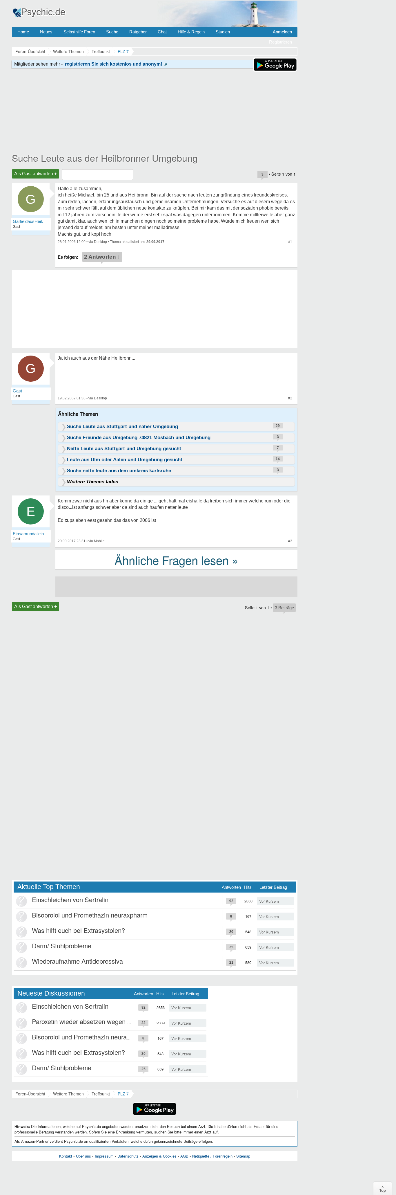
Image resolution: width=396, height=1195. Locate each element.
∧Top (382, 1188)
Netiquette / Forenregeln (212, 1156)
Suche (112, 31)
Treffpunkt (101, 1094)
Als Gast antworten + (35, 173)
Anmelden (282, 31)
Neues (46, 31)
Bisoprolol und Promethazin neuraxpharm (90, 914)
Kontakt (65, 1156)
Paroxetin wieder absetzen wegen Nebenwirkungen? (105, 1021)
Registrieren (280, 41)
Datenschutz (128, 1156)
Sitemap (243, 1156)
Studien (223, 31)
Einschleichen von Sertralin (70, 899)
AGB (184, 1156)
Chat (162, 31)
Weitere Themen (68, 1094)
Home (23, 31)
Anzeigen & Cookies (159, 1156)
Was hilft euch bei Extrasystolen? (78, 930)
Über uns (83, 1156)
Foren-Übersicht (30, 1094)
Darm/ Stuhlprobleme (61, 945)
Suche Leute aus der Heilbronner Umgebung (105, 157)
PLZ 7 (123, 1094)
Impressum (104, 1156)
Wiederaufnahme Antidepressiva (77, 960)
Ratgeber (138, 31)
